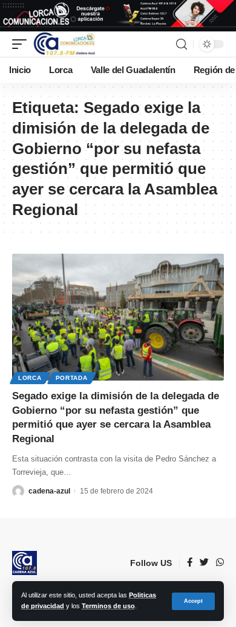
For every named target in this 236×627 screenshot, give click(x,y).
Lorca (30, 378)
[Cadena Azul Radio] (64, 44)
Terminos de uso (108, 605)
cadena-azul (49, 491)
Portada (72, 378)
